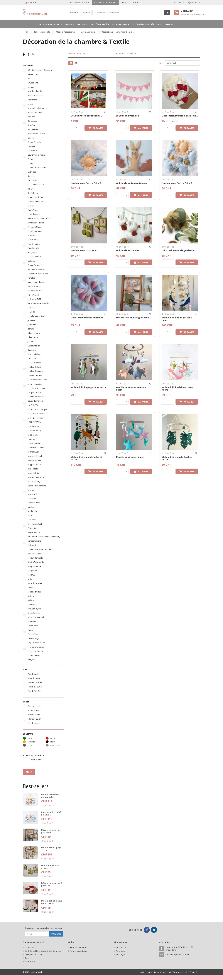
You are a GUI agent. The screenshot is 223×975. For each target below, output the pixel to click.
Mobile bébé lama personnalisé (50, 795)
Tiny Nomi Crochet (36, 647)
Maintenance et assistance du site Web (158, 972)
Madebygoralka (34, 460)
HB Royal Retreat (35, 290)
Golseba (31, 261)
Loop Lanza (33, 435)
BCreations (32, 121)
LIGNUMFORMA (34, 422)
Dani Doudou (33, 180)
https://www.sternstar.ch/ (38, 303)
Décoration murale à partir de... (51, 884)
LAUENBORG (33, 405)
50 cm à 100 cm (34, 719)
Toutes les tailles (35, 706)
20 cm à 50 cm (34, 714)
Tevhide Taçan (34, 638)
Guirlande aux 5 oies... (128, 250)
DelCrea (31, 189)
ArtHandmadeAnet (36, 108)
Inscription (195, 2)
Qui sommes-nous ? (79, 2)
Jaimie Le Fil (32, 320)
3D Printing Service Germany (40, 70)
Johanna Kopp (34, 333)
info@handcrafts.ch (180, 954)
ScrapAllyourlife (34, 566)
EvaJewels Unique (35, 227)
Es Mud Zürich (34, 214)
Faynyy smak (33, 239)
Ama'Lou (31, 78)
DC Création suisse (36, 184)
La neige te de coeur (36, 388)
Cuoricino (32, 172)
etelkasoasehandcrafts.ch (39, 218)
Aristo (30, 104)
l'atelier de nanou (35, 371)
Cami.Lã (31, 138)
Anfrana (31, 87)
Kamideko (32, 350)
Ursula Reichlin (34, 655)
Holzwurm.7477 (34, 299)
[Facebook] (147, 930)
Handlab (31, 278)
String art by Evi (34, 608)
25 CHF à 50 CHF (35, 682)
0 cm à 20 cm (33, 710)
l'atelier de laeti (34, 367)
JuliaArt (31, 341)
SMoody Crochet (35, 583)
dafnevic (31, 176)
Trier (161, 63)
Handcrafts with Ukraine (38, 273)
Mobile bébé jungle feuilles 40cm (177, 458)
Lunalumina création (36, 447)
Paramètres (121, 951)
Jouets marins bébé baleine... (51, 813)
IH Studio (31, 312)
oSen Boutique (34, 532)
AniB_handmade (35, 91)
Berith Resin (33, 129)
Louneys (31, 439)
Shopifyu (31, 575)
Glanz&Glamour (34, 256)
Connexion (181, 2)
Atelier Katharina (35, 112)
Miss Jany (31, 490)
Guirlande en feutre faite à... (87, 183)
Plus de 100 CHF (34, 691)
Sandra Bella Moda (36, 562)
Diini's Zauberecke (36, 193)
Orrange (31, 741)
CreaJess (31, 159)
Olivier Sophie (34, 528)
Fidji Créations (34, 244)
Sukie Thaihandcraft (36, 617)
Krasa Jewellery (34, 362)
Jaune (52, 738)
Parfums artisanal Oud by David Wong (44, 536)
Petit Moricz (33, 545)
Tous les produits (42, 31)
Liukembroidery (34, 430)
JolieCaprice (33, 337)
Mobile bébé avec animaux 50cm (131, 388)
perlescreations (34, 541)
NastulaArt (32, 498)
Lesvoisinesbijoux (35, 418)
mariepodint (33, 469)
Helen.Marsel (33, 295)
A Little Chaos (33, 74)
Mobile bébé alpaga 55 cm (51, 849)
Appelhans (32, 99)
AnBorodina (33, 83)
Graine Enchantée (35, 265)
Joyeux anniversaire (127, 115)
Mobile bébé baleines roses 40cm (177, 388)
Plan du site (30, 961)
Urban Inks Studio (35, 651)
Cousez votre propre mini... (86, 115)
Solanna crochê (34, 592)
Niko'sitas (32, 519)
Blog (124, 2)
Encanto (31, 206)
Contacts (136, 2)
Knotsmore (32, 358)
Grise (30, 745)
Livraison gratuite (35, 759)
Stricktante (32, 604)
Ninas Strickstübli (35, 524)
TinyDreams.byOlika (36, 642)
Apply (29, 772)
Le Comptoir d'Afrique (37, 409)
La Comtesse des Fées (37, 379)
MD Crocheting (34, 481)
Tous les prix (33, 674)
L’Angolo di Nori (34, 392)
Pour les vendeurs (78, 951)
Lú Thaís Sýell (33, 452)
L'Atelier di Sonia (35, 375)
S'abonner (56, 933)
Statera (31, 596)
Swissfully (32, 621)
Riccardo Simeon (35, 553)
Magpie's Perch (34, 464)
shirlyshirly (32, 570)
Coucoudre (32, 150)
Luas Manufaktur (35, 443)
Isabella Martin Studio (37, 316)
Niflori (30, 515)
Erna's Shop (33, 210)
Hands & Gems (34, 286)
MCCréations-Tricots (36, 477)
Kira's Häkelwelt (34, 354)
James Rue (32, 324)
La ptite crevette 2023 (37, 396)
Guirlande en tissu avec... (50, 866)
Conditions (29, 947)
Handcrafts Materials (37, 269)
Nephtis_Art (33, 511)
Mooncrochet (33, 494)
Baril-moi (31, 116)
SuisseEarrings (34, 613)
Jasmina (31, 329)
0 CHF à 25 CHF (34, 678)
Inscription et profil (33, 954)
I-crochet (31, 307)
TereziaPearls (33, 634)
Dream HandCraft (35, 197)
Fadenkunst (32, 235)
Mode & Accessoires (65, 31)
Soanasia (31, 587)
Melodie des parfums (37, 485)
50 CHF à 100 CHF (35, 686)
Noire (52, 741)
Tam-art (31, 630)
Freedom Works (34, 248)
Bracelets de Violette (36, 133)
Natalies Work (34, 502)
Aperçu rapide (88, 72)
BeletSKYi (31, 125)
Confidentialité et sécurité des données (43, 951)
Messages (120, 954)
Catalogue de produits (105, 2)
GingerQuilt (32, 252)
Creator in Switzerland (37, 167)
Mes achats (121, 947)
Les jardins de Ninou (36, 413)
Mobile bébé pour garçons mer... (177, 319)
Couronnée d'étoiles (36, 155)
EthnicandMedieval (36, 222)
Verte (30, 738)
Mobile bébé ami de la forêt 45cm (86, 458)
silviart (30, 579)
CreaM (30, 163)
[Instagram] (154, 930)
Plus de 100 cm (34, 723)
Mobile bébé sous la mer (130, 456)
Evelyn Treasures (35, 231)
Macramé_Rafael (35, 456)
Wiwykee (31, 659)
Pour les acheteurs (79, 947)
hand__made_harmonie (38, 282)
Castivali (31, 146)
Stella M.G (32, 600)
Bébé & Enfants (88, 31)
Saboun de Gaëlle (35, 558)
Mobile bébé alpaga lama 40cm (88, 387)
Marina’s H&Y (33, 473)
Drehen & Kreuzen (35, 201)
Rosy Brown (55, 745)
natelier (31, 507)
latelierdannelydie (35, 401)
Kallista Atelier (34, 345)
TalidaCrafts (33, 625)
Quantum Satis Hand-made (39, 549)
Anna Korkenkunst (35, 95)
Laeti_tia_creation (35, 384)
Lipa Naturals (33, 426)
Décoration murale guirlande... (51, 831)
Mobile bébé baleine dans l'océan (51, 902)
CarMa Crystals (34, 142)
